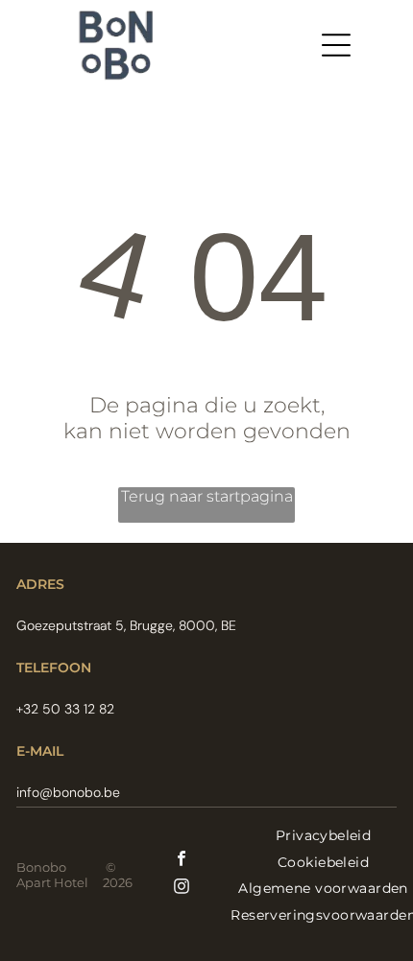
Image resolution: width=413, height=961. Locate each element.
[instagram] (181, 888)
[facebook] (181, 861)
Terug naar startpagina (207, 496)
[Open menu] (336, 45)
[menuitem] (323, 835)
